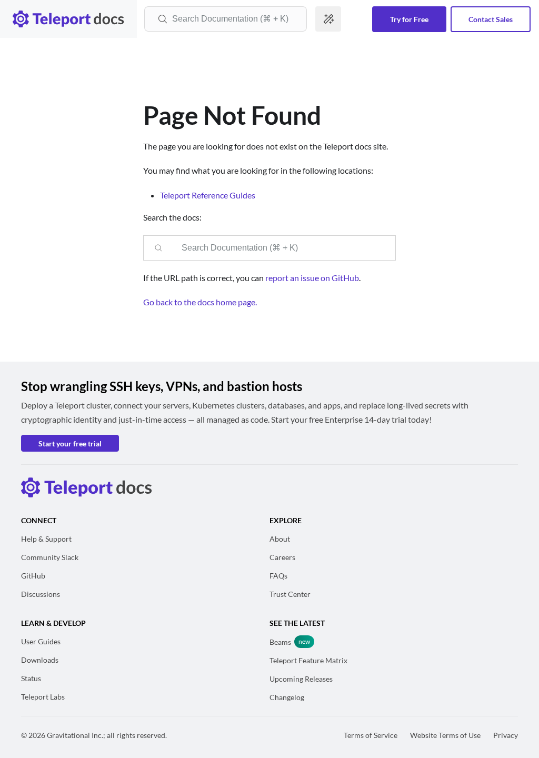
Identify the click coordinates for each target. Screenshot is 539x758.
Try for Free (409, 19)
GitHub (33, 575)
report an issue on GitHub (312, 278)
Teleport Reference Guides (207, 195)
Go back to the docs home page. (200, 302)
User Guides (41, 641)
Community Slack (49, 557)
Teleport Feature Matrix (308, 660)
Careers (282, 557)
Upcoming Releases (301, 678)
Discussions (40, 594)
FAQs (278, 575)
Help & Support (46, 538)
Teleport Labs (43, 696)
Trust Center (290, 594)
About (280, 538)
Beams (280, 641)
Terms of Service (370, 735)
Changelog (287, 697)
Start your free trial (70, 443)
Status (31, 678)
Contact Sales (490, 19)
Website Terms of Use (445, 735)
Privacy (505, 735)
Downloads (39, 659)
